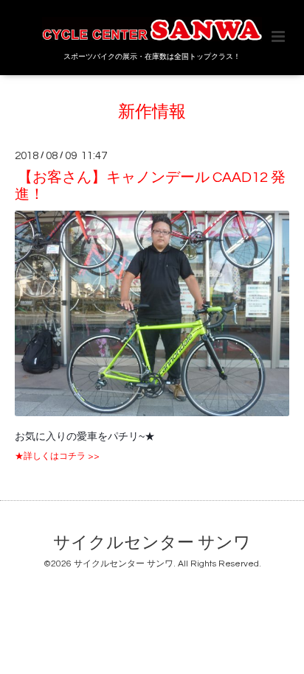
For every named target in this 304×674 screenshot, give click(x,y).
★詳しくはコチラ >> (57, 456)
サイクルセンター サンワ (152, 543)
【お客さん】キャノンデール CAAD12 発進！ (150, 185)
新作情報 (152, 112)
